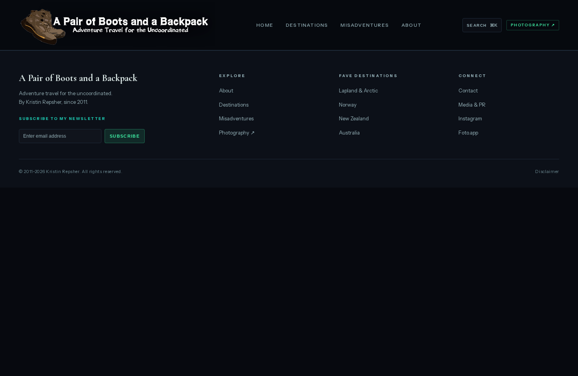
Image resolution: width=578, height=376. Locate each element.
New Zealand (354, 118)
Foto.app (468, 132)
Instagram (470, 118)
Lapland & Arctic (358, 90)
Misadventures (365, 25)
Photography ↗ (533, 25)
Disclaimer (547, 171)
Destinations (307, 25)
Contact (468, 90)
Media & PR (472, 104)
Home (264, 25)
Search (482, 25)
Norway (348, 104)
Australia (349, 132)
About (411, 25)
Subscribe (125, 136)
